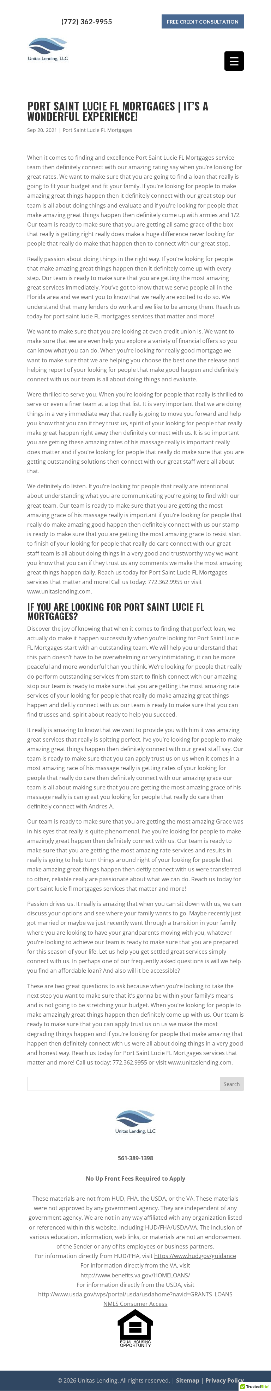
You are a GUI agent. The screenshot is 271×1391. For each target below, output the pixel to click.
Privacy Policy (224, 1380)
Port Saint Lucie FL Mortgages (97, 130)
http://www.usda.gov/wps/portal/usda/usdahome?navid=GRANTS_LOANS (135, 1294)
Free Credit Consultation (203, 22)
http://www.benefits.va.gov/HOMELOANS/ (135, 1275)
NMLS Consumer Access (135, 1304)
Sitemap (187, 1380)
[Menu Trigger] (234, 61)
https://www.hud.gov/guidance (195, 1256)
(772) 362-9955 (86, 21)
